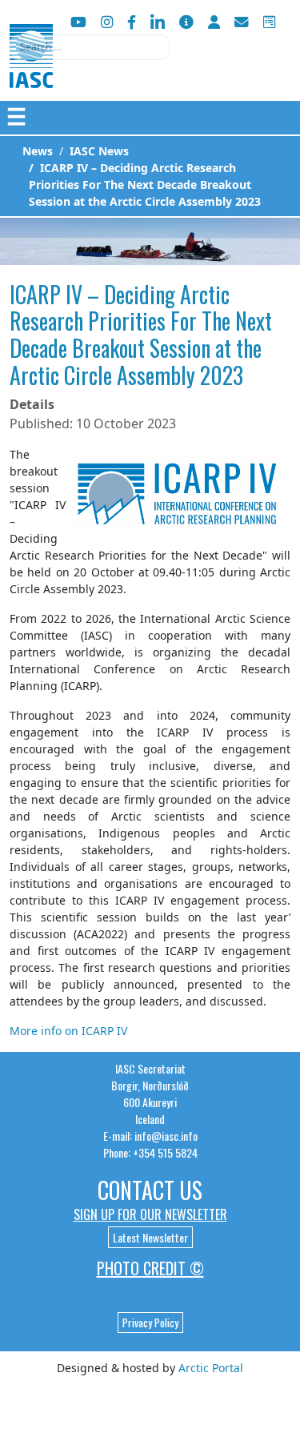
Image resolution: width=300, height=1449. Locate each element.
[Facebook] (131, 22)
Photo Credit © (150, 1268)
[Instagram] (107, 22)
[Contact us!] (241, 22)
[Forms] (269, 22)
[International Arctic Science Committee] (31, 72)
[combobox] (90, 47)
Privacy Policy (150, 1323)
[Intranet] (214, 22)
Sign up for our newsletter (150, 1214)
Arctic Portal (210, 1367)
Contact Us (150, 1190)
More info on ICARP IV (68, 1030)
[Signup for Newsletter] (186, 22)
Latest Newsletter (150, 1237)
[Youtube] (78, 22)
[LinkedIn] (157, 22)
